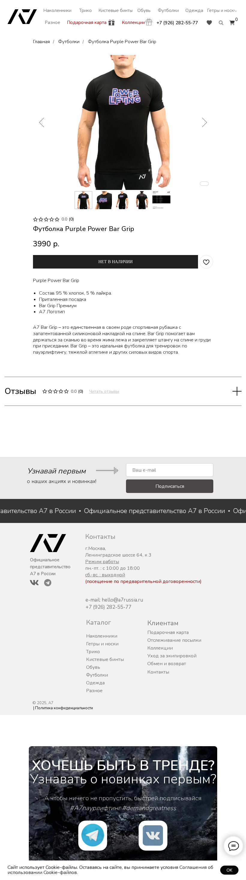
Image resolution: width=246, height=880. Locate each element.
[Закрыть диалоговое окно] (236, 9)
